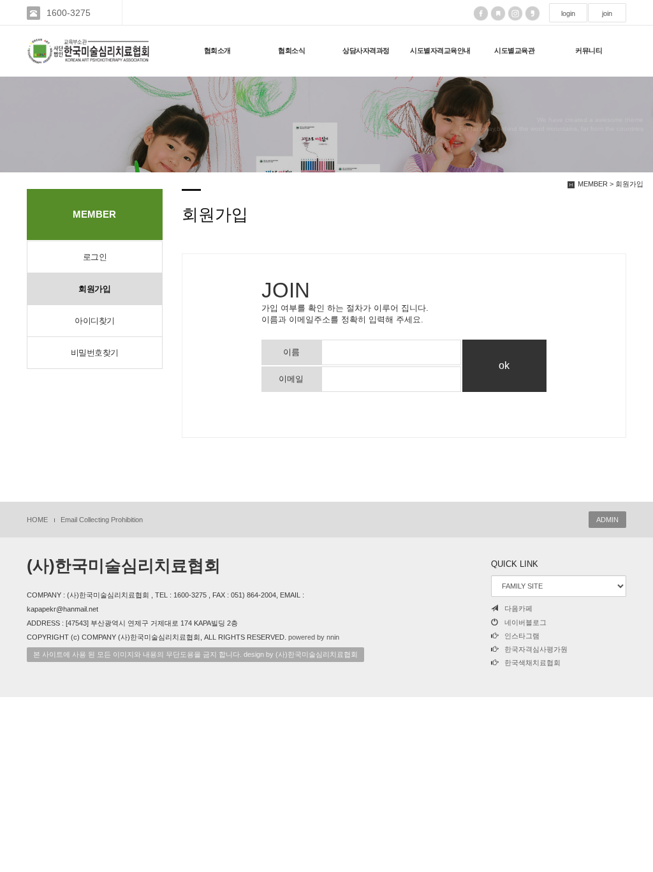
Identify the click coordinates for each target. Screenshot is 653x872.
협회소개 (217, 50)
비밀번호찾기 (95, 352)
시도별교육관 (514, 50)
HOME (37, 519)
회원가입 (94, 289)
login (568, 13)
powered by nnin (313, 637)
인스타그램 (521, 636)
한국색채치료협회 (532, 662)
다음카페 (518, 608)
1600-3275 (69, 13)
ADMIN (607, 519)
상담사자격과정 (366, 50)
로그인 (95, 257)
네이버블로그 (525, 622)
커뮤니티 (588, 50)
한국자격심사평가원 (536, 649)
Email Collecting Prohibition (102, 519)
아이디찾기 (95, 321)
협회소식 (291, 50)
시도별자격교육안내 (440, 50)
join (607, 13)
